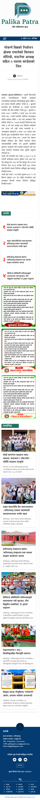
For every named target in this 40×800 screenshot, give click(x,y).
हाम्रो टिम (20, 765)
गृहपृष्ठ (7, 784)
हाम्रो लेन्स (21, 791)
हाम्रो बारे (33, 791)
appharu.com (30, 797)
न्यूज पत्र (8, 787)
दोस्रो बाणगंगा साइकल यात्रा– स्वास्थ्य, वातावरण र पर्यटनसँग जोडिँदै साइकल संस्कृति (16, 458)
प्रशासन (20, 784)
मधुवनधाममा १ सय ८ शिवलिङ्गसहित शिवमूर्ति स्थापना (16, 652)
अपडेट (6, 213)
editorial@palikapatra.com (13, 746)
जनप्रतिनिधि (9, 791)
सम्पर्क (32, 789)
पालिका (8, 789)
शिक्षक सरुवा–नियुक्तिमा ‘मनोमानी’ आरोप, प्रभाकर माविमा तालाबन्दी (18, 694)
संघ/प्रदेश (20, 789)
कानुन (32, 784)
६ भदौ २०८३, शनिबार (29, 38)
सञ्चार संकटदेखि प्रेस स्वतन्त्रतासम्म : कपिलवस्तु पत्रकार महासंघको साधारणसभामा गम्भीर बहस (18, 510)
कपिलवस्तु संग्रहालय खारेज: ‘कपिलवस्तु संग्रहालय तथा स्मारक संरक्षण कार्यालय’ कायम (17, 552)
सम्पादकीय (34, 787)
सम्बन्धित (7, 426)
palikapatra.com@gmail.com (18, 744)
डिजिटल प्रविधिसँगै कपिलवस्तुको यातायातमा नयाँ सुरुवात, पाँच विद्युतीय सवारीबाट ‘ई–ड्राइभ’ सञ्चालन (17, 602)
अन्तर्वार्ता (20, 787)
